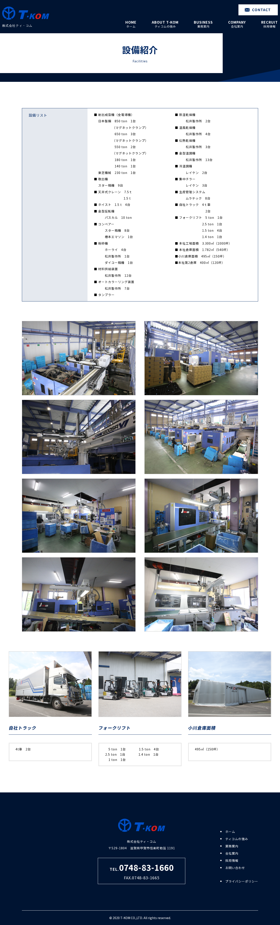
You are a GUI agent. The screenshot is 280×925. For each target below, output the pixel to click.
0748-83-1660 (146, 867)
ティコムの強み (236, 839)
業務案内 (231, 846)
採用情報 (231, 860)
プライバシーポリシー (241, 881)
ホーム (230, 831)
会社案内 (231, 853)
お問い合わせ (235, 867)
